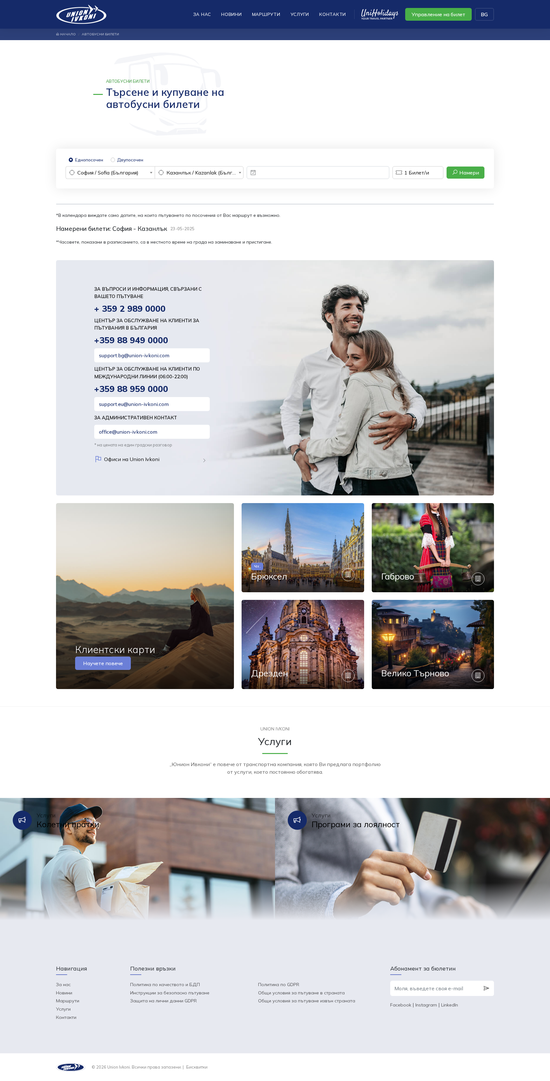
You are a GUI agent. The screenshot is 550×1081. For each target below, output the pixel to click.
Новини (231, 14)
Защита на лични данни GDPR (163, 1001)
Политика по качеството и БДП (165, 984)
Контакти (332, 14)
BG (484, 14)
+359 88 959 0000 (131, 389)
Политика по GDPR (278, 984)
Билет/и (416, 172)
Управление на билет (438, 14)
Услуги (300, 14)
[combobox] (110, 172)
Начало (67, 34)
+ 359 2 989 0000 (130, 308)
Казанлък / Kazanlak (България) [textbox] (204, 172)
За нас (202, 14)
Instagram (426, 1005)
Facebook (400, 1005)
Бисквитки (197, 1067)
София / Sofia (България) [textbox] (107, 172)
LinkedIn (449, 1005)
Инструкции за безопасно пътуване (169, 993)
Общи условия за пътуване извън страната (306, 1001)
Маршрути (266, 14)
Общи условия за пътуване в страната (301, 993)
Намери (468, 172)
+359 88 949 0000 (131, 340)
